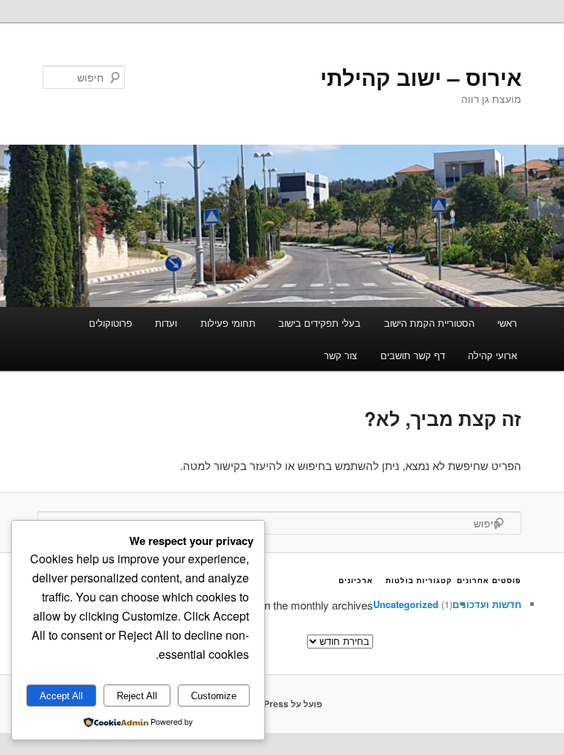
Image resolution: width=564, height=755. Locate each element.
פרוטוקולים (110, 323)
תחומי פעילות (228, 323)
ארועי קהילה (492, 355)
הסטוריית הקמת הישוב (429, 323)
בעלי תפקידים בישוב (319, 323)
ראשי (507, 323)
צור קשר (340, 355)
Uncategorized (405, 604)
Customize (213, 695)
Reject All (137, 695)
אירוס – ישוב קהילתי (420, 77)
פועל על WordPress (282, 703)
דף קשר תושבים (412, 355)
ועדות (166, 323)
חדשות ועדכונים (486, 604)
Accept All (61, 695)
